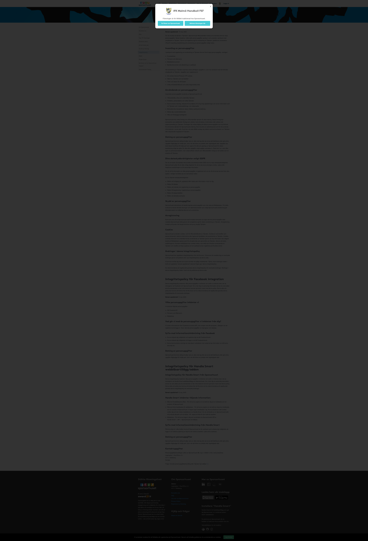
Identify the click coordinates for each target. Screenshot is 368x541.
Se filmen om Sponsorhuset (170, 23)
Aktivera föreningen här (197, 23)
